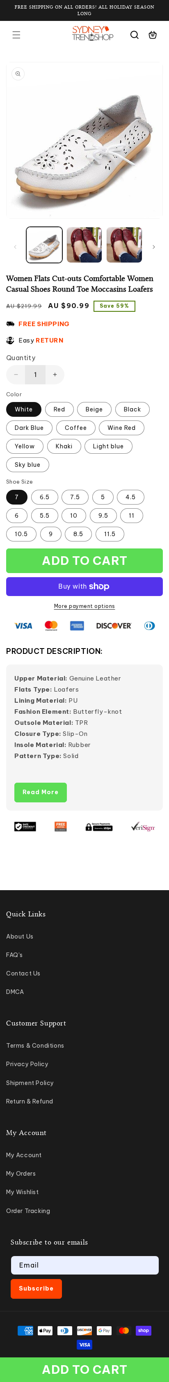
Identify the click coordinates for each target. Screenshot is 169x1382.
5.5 (45, 515)
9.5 (103, 515)
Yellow (25, 446)
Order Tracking (28, 1211)
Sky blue (28, 464)
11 (132, 515)
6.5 (45, 497)
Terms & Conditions (35, 1045)
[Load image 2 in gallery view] (84, 245)
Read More (41, 792)
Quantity (20, 358)
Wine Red (121, 428)
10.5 (21, 534)
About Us (20, 936)
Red (59, 409)
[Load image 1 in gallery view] (44, 245)
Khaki (64, 446)
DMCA (15, 992)
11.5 (110, 534)
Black (132, 409)
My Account (24, 1155)
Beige (94, 409)
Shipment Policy (30, 1083)
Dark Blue (29, 428)
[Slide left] (15, 247)
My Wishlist (22, 1192)
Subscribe (36, 1288)
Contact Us (23, 973)
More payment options (84, 606)
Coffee (76, 428)
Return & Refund (29, 1101)
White (24, 409)
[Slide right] (154, 247)
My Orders (21, 1173)
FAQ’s (14, 955)
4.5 (131, 497)
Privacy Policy (27, 1064)
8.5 (78, 534)
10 (74, 515)
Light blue (108, 446)
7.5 (75, 497)
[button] (16, 35)
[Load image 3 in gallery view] (124, 245)
